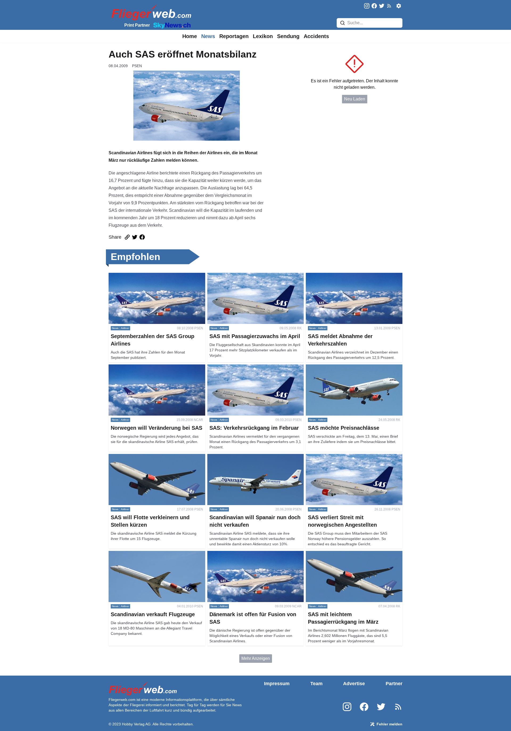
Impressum (277, 683)
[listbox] (189, 36)
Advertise (354, 683)
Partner (394, 683)
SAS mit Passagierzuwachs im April (241, 276)
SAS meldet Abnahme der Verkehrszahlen (345, 276)
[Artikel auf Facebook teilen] (142, 237)
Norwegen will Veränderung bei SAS (143, 367)
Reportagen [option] (234, 36)
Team (316, 683)
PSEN (137, 66)
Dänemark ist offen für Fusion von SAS (244, 554)
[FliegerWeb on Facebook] (374, 6)
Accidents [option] (316, 36)
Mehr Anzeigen (255, 658)
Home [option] (189, 36)
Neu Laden (354, 99)
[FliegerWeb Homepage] (150, 12)
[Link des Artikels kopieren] (127, 237)
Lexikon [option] (263, 36)
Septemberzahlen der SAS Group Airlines (148, 276)
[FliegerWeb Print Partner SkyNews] (171, 25)
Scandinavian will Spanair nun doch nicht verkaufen (246, 460)
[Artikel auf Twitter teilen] (134, 237)
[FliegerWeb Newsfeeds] (389, 6)
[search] (342, 23)
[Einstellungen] (398, 6)
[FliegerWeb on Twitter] (381, 6)
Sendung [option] (288, 36)
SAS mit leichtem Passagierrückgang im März (349, 554)
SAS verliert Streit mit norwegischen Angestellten (352, 457)
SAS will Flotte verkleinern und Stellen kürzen (152, 457)
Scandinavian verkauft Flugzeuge (140, 554)
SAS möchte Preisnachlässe (333, 367)
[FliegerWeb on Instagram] (366, 6)
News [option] (208, 36)
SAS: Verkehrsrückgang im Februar (240, 367)
